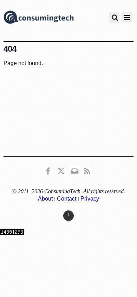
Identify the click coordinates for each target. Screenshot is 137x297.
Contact (66, 199)
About (45, 199)
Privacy (89, 199)
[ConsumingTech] (39, 18)
